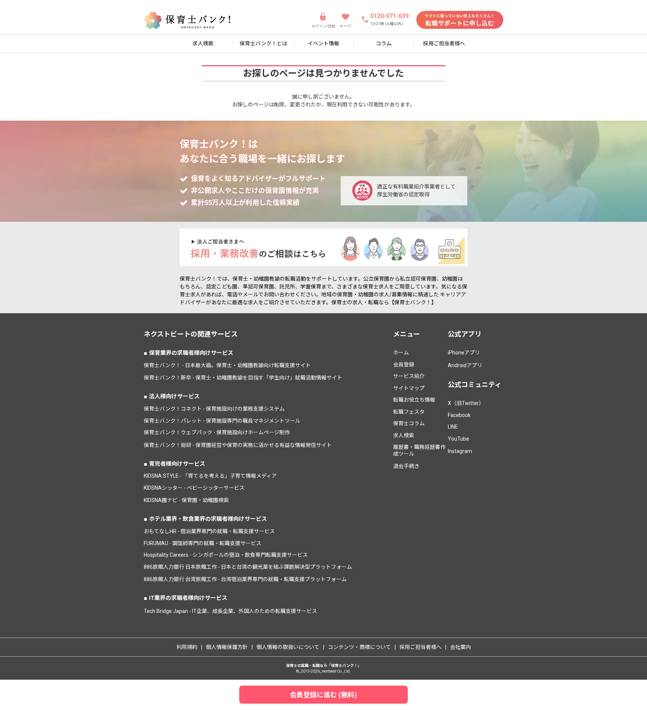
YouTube (458, 439)
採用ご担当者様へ (444, 43)
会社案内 (460, 647)
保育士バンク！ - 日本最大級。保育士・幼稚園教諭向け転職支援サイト (227, 365)
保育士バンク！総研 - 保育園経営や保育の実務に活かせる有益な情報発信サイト (238, 445)
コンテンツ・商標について (359, 647)
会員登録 (403, 365)
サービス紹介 (409, 376)
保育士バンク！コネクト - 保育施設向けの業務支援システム (214, 409)
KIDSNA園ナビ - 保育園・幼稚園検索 (186, 500)
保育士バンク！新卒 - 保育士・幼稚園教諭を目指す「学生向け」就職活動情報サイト (243, 378)
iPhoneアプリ (464, 353)
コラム (384, 43)
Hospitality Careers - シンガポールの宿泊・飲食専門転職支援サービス (226, 555)
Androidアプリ (465, 365)
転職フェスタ (409, 412)
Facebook (459, 415)
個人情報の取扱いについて (287, 647)
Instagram (460, 451)
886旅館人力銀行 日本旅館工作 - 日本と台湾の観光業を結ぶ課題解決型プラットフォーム (248, 567)
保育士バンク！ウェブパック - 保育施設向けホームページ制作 (217, 432)
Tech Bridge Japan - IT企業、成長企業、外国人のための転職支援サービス (230, 611)
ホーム (401, 353)
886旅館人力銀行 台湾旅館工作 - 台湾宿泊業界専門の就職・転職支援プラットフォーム (245, 579)
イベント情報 (323, 43)
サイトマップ (409, 388)
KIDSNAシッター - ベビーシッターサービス (194, 488)
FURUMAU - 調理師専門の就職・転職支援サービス (202, 543)
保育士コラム (409, 423)
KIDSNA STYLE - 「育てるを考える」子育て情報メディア (210, 476)
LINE (453, 427)
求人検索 (202, 43)
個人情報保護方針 (227, 647)
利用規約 (186, 647)
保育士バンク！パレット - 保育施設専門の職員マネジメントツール (222, 421)
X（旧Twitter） (466, 403)
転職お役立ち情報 (414, 400)
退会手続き (406, 466)
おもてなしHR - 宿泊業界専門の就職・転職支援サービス (209, 531)
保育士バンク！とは (263, 43)
